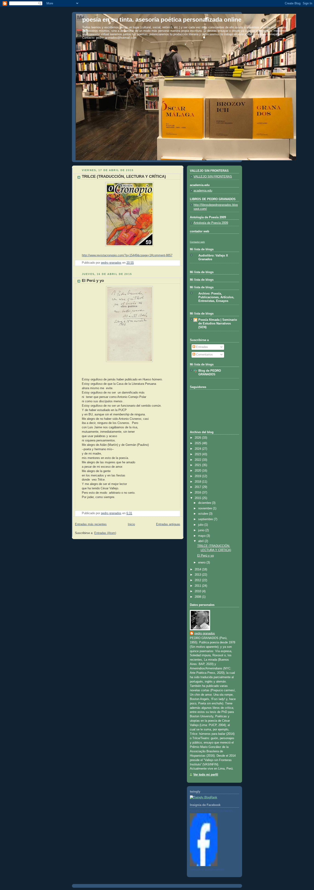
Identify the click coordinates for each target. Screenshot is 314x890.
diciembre (205, 503)
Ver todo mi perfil (205, 774)
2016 (198, 492)
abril (201, 541)
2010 (198, 591)
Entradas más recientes (91, 524)
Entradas (201, 347)
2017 (198, 487)
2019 (198, 476)
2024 (198, 448)
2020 (198, 470)
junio (201, 530)
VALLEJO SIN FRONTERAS (213, 176)
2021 (198, 465)
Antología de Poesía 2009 (211, 223)
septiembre (206, 519)
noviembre (205, 508)
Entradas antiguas (168, 524)
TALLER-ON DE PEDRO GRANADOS (211, 811)
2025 (198, 443)
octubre (203, 513)
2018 (198, 481)
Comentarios (204, 354)
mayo (202, 535)
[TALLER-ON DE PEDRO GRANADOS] (203, 865)
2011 (198, 585)
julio (201, 524)
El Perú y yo (93, 280)
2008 (198, 596)
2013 (198, 574)
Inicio (131, 524)
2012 (198, 580)
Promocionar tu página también (207, 869)
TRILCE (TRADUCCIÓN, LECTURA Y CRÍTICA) (124, 176)
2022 (198, 459)
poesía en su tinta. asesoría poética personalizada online (161, 19)
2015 (198, 498)
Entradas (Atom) (105, 533)
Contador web (197, 242)
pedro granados (204, 633)
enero (202, 562)
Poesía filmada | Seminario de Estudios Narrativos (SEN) (217, 323)
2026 (198, 437)
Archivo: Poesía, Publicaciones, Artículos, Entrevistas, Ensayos (216, 297)
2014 (198, 569)
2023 (198, 454)
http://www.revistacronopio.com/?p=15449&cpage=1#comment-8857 (127, 255)
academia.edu (203, 190)
